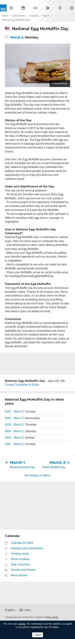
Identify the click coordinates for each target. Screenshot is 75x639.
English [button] (9, 610)
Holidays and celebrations (27, 548)
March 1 (17, 462)
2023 (8, 424)
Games (47, 7)
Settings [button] (71, 7)
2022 (8, 418)
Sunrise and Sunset (23, 569)
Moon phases (19, 575)
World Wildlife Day (53, 467)
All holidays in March (37, 475)
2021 (8, 411)
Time (11, 7)
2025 (8, 437)
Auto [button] (27, 610)
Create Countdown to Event (22, 384)
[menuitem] (11, 7)
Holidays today (20, 553)
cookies (22, 623)
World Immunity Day (22, 467)
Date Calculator (20, 564)
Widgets (35, 7)
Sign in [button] (59, 7)
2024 (8, 431)
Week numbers (20, 559)
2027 (8, 444)
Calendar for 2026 (22, 542)
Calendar (23, 7)
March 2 (16, 37)
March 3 (57, 462)
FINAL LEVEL (51, 617)
